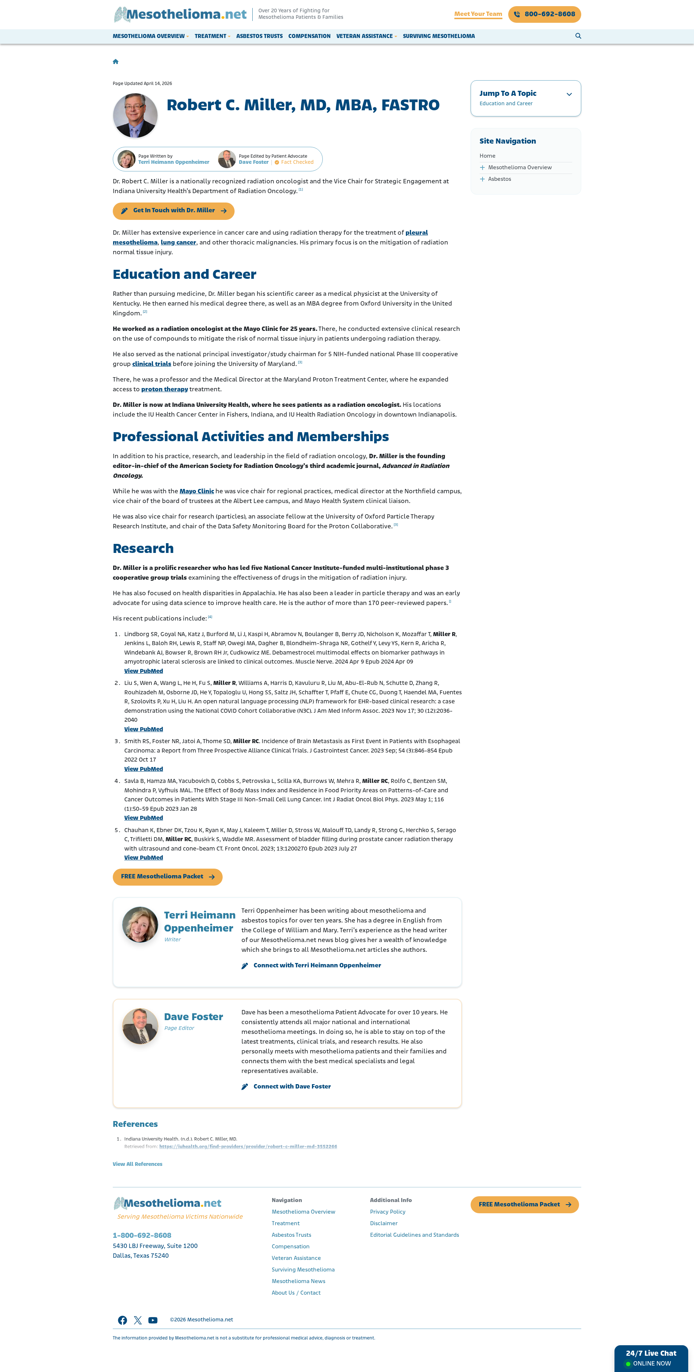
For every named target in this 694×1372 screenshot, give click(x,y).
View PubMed (143, 671)
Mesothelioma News (298, 1281)
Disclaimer (384, 1224)
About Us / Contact (296, 1293)
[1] (301, 190)
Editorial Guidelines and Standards (414, 1235)
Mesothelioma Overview (149, 36)
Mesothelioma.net (210, 1320)
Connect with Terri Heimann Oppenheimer (317, 966)
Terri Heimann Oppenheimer (173, 162)
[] (450, 602)
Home (488, 156)
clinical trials (151, 364)
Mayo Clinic (197, 492)
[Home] (116, 62)
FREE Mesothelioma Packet (162, 877)
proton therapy (164, 390)
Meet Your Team (478, 14)
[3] (300, 363)
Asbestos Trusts (259, 36)
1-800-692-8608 (142, 1236)
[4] (210, 617)
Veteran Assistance (365, 36)
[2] (145, 312)
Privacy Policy (388, 1212)
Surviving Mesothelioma (439, 36)
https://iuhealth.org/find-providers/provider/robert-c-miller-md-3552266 (248, 1147)
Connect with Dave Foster (292, 1087)
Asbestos (499, 179)
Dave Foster (254, 162)
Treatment (210, 36)
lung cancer (178, 243)
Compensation (309, 36)
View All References (137, 1164)
